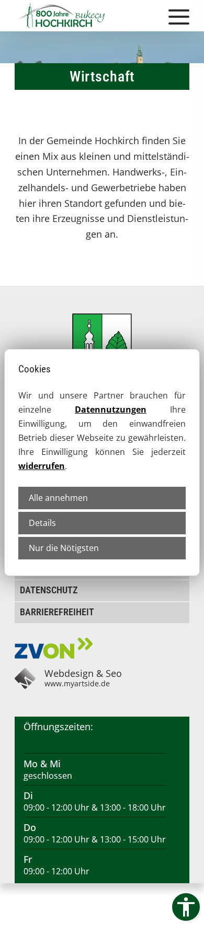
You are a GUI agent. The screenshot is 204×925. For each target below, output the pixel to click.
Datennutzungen (110, 409)
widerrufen (41, 466)
